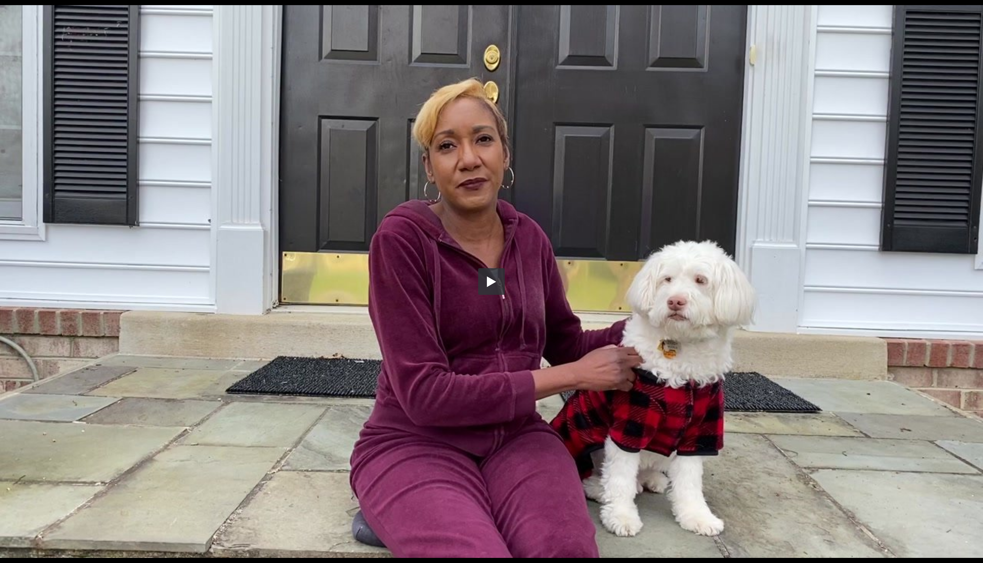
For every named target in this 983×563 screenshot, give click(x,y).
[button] (491, 281)
